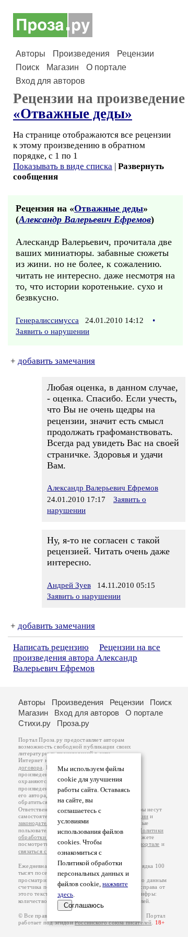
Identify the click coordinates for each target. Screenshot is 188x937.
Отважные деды (108, 208)
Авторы (30, 53)
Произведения (81, 53)
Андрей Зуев (69, 585)
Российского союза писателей (113, 922)
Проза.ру (73, 723)
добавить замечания (56, 361)
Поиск (27, 67)
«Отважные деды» (72, 113)
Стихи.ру (34, 723)
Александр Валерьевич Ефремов (85, 219)
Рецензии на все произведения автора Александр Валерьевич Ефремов (86, 657)
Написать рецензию (51, 647)
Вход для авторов (50, 80)
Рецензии (135, 53)
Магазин (62, 67)
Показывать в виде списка (62, 166)
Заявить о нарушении (52, 331)
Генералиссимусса (47, 320)
